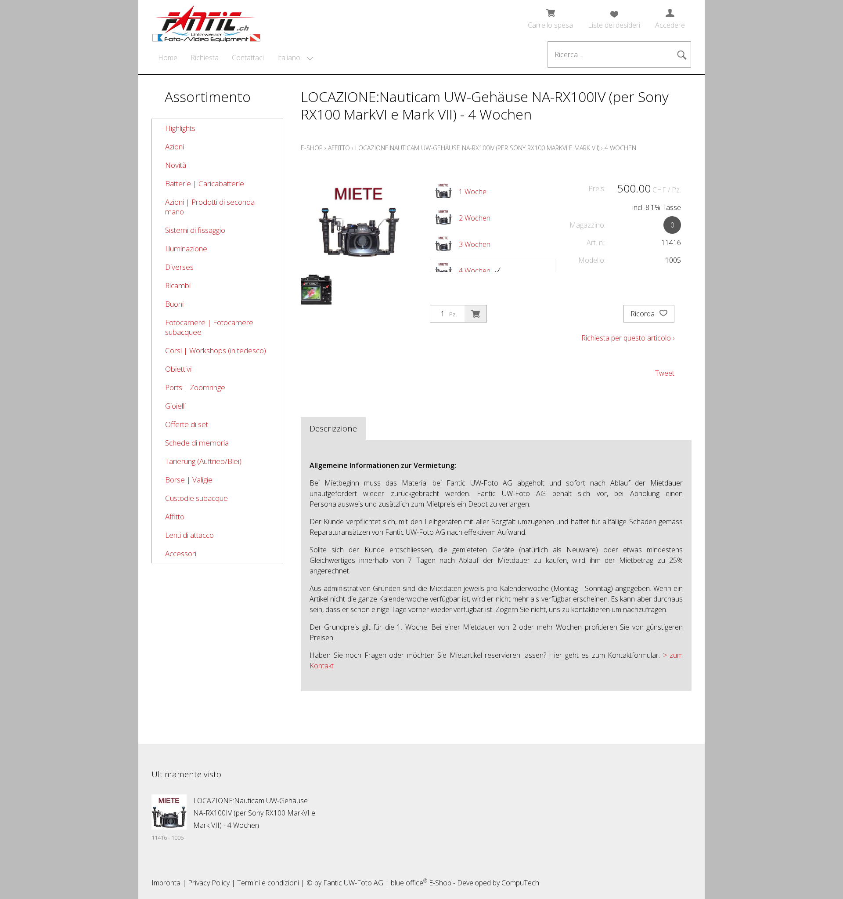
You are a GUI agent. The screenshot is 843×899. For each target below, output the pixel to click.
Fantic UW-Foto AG (353, 883)
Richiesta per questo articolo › (627, 338)
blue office (409, 883)
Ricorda (643, 314)
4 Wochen (620, 148)
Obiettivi (178, 369)
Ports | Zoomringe (195, 387)
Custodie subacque (196, 498)
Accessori (180, 553)
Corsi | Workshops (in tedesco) (215, 350)
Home (167, 57)
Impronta (165, 883)
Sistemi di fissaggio (195, 230)
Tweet (664, 373)
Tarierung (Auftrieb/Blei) (203, 461)
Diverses (179, 267)
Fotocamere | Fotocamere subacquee (209, 327)
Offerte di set (186, 424)
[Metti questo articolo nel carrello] (475, 313)
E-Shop (312, 148)
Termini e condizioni (268, 883)
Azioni (174, 146)
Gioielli (175, 406)
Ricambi (178, 285)
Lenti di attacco (189, 535)
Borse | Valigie (189, 480)
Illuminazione (186, 248)
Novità (175, 165)
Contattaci (248, 57)
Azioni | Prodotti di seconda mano (210, 207)
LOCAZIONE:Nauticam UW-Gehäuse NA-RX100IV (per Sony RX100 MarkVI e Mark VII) (477, 148)
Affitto (174, 516)
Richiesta (205, 57)
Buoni (174, 304)
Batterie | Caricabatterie (204, 183)
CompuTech (520, 883)
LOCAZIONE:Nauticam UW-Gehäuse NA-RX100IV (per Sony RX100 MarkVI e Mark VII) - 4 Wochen (254, 813)
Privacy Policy (209, 883)
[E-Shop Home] (206, 20)
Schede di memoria (197, 443)
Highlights (180, 128)
